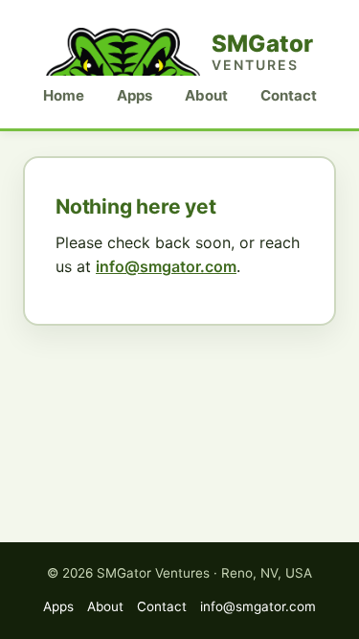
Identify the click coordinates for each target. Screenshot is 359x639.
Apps (134, 95)
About (206, 95)
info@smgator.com (166, 266)
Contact (288, 95)
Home (63, 95)
